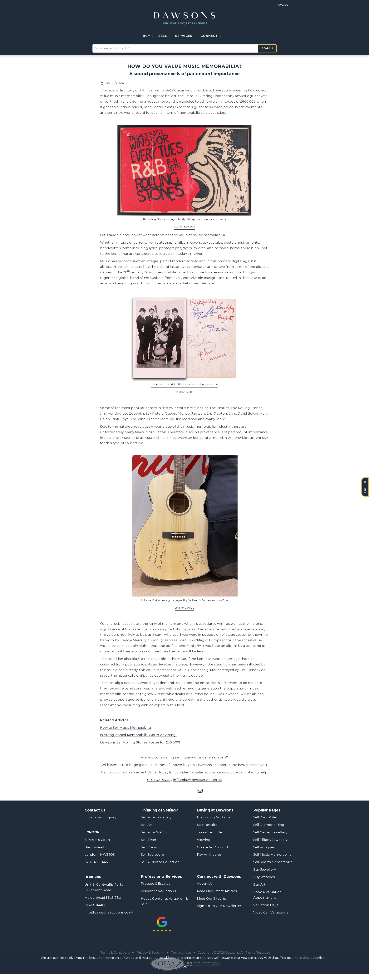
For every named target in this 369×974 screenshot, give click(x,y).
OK (184, 966)
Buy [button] (147, 36)
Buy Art (259, 884)
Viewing (203, 840)
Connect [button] (209, 36)
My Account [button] (283, 4)
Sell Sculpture (152, 854)
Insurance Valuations (158, 891)
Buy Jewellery (264, 869)
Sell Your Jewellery (156, 817)
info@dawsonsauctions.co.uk (197, 780)
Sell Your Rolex (265, 817)
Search (267, 48)
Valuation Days (265, 905)
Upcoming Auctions (214, 817)
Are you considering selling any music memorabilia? (184, 757)
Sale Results (207, 825)
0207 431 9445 (158, 780)
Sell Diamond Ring (268, 825)
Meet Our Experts (211, 898)
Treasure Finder (210, 832)
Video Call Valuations (270, 912)
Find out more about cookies (302, 958)
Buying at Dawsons (215, 810)
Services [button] (184, 36)
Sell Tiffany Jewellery (270, 840)
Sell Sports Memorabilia (273, 862)
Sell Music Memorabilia (272, 854)
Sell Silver (148, 840)
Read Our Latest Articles (217, 891)
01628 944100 (95, 905)
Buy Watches (264, 877)
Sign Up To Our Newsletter (219, 906)
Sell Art (147, 825)
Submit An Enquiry (100, 817)
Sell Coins (149, 847)
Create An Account (212, 847)
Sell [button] (163, 36)
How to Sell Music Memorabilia (125, 727)
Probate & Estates (155, 883)
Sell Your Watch (154, 832)
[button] (226, 35)
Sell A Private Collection (160, 862)
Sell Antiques (264, 847)
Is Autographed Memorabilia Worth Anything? (138, 735)
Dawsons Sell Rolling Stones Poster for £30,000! (140, 742)
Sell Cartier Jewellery (270, 832)
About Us (205, 883)
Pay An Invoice (209, 854)
